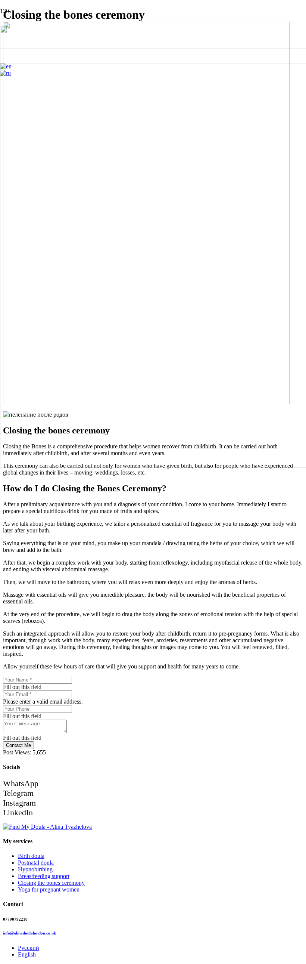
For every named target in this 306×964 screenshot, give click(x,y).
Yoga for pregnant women (48, 889)
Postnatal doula (36, 862)
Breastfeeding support (43, 876)
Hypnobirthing (35, 869)
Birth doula (31, 856)
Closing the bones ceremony (51, 883)
